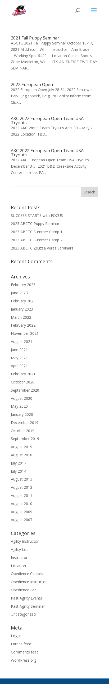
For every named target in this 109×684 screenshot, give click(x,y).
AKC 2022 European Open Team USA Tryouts (47, 121)
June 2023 (19, 292)
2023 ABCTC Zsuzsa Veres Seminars (42, 248)
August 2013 (21, 479)
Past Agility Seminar (28, 606)
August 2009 (21, 511)
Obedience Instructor (29, 581)
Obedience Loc (24, 589)
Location (18, 565)
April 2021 (19, 365)
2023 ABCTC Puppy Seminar (35, 223)
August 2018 (21, 454)
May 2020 (19, 406)
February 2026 (23, 284)
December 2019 (24, 422)
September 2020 (25, 390)
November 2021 (25, 333)
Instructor (19, 557)
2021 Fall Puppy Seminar (35, 38)
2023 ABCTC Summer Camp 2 (36, 239)
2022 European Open (32, 84)
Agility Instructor (25, 541)
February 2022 (23, 325)
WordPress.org (23, 660)
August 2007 (21, 519)
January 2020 (22, 414)
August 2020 (21, 398)
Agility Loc (19, 549)
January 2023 (22, 309)
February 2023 (23, 300)
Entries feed (21, 643)
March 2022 (21, 317)
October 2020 (22, 382)
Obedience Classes (27, 573)
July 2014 (18, 471)
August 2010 (21, 503)
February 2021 (23, 373)
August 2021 (21, 341)
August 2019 (21, 446)
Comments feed (25, 652)
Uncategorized (23, 614)
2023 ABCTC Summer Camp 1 (36, 231)
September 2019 (25, 438)
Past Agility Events (26, 598)
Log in (16, 635)
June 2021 (19, 349)
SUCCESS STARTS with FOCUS (37, 215)
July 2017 (18, 463)
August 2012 (21, 487)
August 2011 (21, 495)
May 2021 (19, 357)
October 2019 (22, 430)
